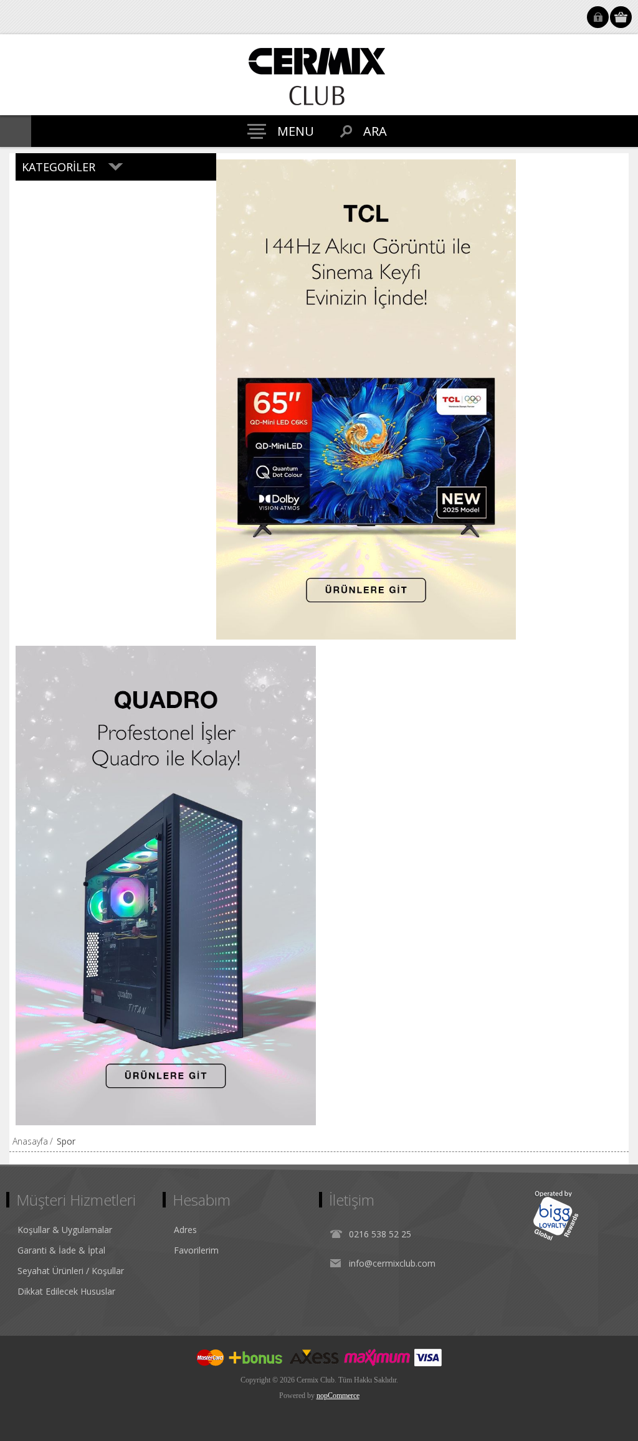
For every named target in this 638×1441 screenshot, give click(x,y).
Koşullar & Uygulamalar (64, 1229)
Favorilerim (196, 1250)
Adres (185, 1229)
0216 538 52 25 (380, 1234)
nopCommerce (338, 1395)
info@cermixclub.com (392, 1263)
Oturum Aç (598, 17)
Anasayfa (30, 1141)
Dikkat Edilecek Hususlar (66, 1291)
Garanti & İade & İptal (61, 1250)
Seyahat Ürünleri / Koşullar (70, 1271)
